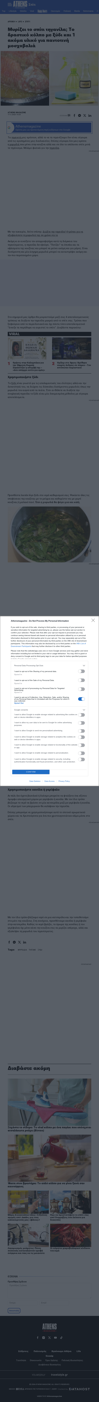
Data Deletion (34, 781)
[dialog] (49, 701)
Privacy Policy (64, 781)
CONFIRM (31, 772)
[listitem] (49, 665)
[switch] (81, 671)
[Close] (94, 621)
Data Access (49, 781)
